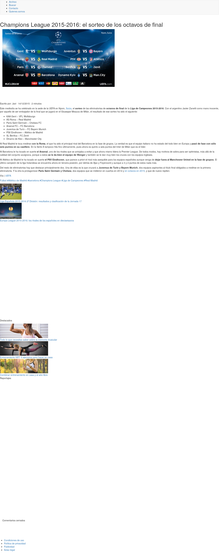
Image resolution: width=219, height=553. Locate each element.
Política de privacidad (15, 543)
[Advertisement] (78, 94)
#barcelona (33, 180)
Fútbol (3, 180)
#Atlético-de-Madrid (17, 180)
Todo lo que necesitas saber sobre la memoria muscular (28, 339)
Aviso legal (9, 549)
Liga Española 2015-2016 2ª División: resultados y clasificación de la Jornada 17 (41, 201)
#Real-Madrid (91, 180)
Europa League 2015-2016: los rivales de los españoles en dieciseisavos (37, 220)
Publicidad (9, 546)
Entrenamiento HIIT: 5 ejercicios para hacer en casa (26, 357)
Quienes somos (17, 11)
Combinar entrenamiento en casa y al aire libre (24, 374)
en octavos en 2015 (135, 170)
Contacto (13, 8)
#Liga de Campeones (72, 180)
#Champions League (50, 180)
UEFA (8, 175)
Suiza (69, 108)
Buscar (12, 5)
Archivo (13, 1)
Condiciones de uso (14, 540)
